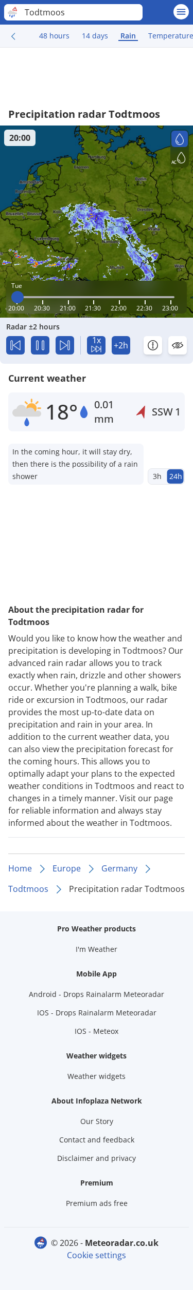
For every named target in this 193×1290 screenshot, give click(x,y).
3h (157, 476)
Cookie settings (96, 1255)
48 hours (54, 35)
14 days (95, 35)
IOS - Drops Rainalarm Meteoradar (96, 1012)
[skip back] (15, 345)
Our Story (96, 1121)
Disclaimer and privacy (96, 1158)
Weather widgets (96, 1076)
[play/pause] (40, 345)
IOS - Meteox (96, 1031)
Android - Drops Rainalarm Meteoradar (96, 994)
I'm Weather (96, 949)
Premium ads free (97, 1203)
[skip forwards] (65, 345)
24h (175, 476)
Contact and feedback (96, 1140)
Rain (128, 35)
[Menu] (181, 11)
